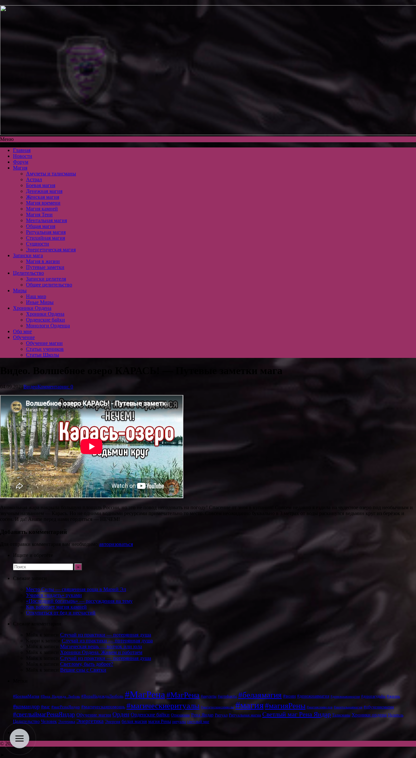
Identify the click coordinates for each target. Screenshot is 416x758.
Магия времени (43, 203)
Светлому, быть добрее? (86, 664)
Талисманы (341, 715)
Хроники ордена (369, 714)
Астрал (34, 179)
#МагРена (145, 694)
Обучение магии (44, 343)
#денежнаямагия (313, 696)
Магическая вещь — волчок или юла (101, 646)
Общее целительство (49, 284)
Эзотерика (66, 721)
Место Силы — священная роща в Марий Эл (76, 589)
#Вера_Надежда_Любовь (60, 696)
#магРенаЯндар (65, 706)
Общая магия (40, 226)
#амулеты (208, 696)
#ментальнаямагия (348, 707)
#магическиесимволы (217, 707)
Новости (22, 156)
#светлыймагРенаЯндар (44, 714)
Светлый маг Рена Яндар (296, 714)
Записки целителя (46, 279)
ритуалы (179, 721)
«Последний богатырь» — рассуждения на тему (79, 601)
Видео (30, 386)
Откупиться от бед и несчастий (61, 612)
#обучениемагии (379, 706)
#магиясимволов (319, 707)
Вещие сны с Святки (83, 670)
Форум (20, 162)
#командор (26, 706)
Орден (120, 714)
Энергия (112, 721)
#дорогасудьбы (373, 696)
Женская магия (42, 197)
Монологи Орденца (48, 325)
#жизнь (393, 696)
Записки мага (28, 255)
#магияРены (285, 705)
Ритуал (221, 715)
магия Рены (159, 721)
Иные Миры (40, 302)
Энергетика (90, 721)
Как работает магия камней (56, 607)
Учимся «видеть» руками (54, 595)
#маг (45, 706)
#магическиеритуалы (163, 705)
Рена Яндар (202, 715)
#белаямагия (260, 694)
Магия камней (42, 208)
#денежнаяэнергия (345, 696)
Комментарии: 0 (55, 386)
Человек (49, 721)
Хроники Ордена (32, 308)
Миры (20, 290)
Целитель (395, 715)
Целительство (28, 273)
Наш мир (36, 296)
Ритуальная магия (46, 232)
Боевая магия (40, 185)
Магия (20, 168)
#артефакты (227, 696)
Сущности (37, 243)
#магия (249, 705)
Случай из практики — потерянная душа (105, 635)
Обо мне (22, 331)
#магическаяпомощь (103, 706)
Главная (22, 150)
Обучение (24, 337)
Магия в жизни (43, 261)
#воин (289, 696)
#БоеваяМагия (26, 696)
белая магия (134, 721)
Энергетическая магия (51, 249)
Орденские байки (45, 319)
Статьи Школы (42, 355)
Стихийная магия (45, 238)
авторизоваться (116, 544)
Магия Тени (39, 214)
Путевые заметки (45, 267)
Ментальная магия (46, 220)
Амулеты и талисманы (51, 173)
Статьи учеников (45, 349)
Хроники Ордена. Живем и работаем (101, 652)
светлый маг (198, 721)
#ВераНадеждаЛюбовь (102, 696)
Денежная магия (44, 191)
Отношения (180, 715)
